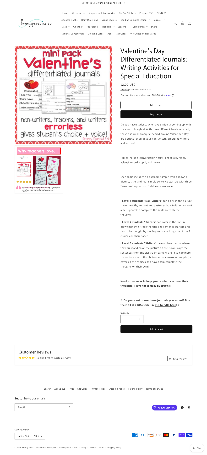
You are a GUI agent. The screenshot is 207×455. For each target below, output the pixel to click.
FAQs (71, 388)
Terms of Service (154, 388)
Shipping (124, 89)
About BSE (59, 388)
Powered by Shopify (47, 447)
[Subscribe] (69, 407)
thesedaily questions (156, 285)
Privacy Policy (98, 388)
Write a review (178, 359)
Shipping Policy (117, 388)
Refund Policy (135, 388)
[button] (135, 19)
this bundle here (165, 305)
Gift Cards (82, 388)
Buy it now (156, 114)
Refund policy (65, 447)
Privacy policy (80, 447)
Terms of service (96, 447)
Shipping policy (114, 447)
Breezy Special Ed (30, 447)
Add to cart (156, 329)
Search (47, 388)
